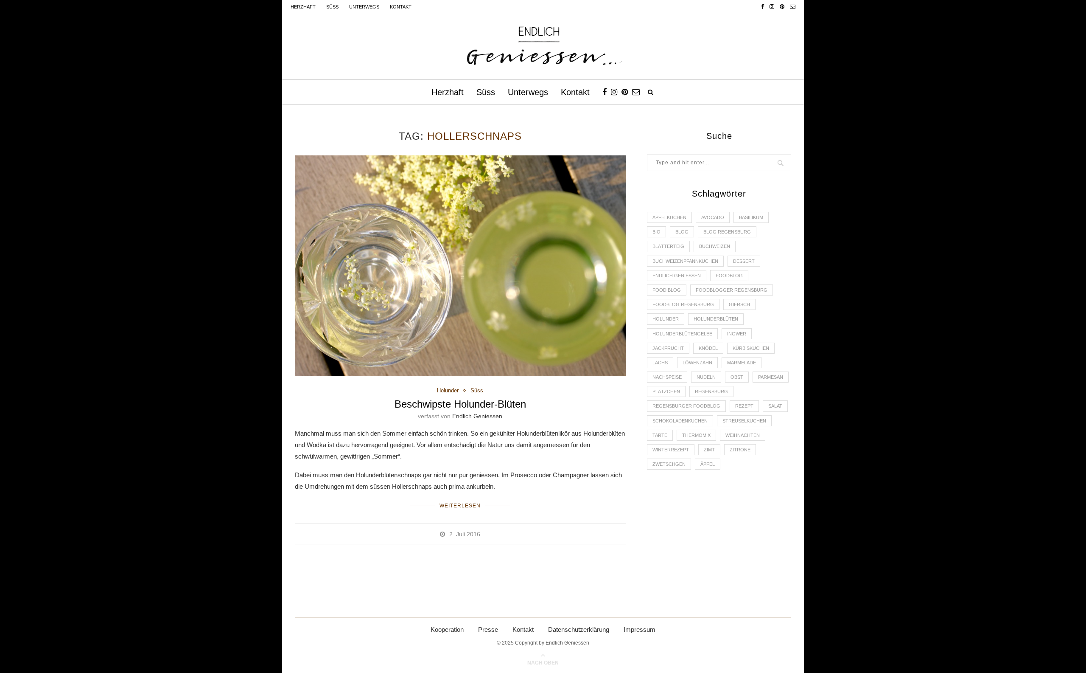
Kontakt (400, 6)
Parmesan (770, 377)
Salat (775, 405)
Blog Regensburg (727, 231)
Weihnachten (742, 435)
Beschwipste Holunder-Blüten (460, 404)
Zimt (709, 449)
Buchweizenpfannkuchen (685, 261)
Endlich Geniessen (477, 416)
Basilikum (751, 217)
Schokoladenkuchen (680, 420)
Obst (737, 377)
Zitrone (740, 449)
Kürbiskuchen (751, 348)
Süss (332, 6)
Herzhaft (303, 6)
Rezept (744, 405)
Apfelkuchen (669, 217)
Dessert (744, 261)
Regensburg (711, 391)
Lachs (660, 362)
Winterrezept (670, 449)
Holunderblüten (716, 318)
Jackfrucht (668, 348)
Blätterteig (668, 246)
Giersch (739, 304)
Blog (682, 231)
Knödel (708, 348)
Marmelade (741, 362)
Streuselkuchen (744, 420)
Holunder (448, 390)
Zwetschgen (669, 464)
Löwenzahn (697, 362)
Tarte (659, 435)
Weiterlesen (460, 506)
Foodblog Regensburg (683, 304)
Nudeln (706, 377)
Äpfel (707, 464)
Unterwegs (364, 6)
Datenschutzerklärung (578, 629)
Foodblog (729, 275)
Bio (656, 231)
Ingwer (736, 333)
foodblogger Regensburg (731, 290)
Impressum (639, 629)
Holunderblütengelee (682, 333)
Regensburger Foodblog (686, 405)
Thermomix (696, 435)
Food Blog (666, 290)
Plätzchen (666, 391)
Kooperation (447, 629)
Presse (488, 629)
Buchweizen (714, 246)
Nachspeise (667, 377)
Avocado (712, 217)
